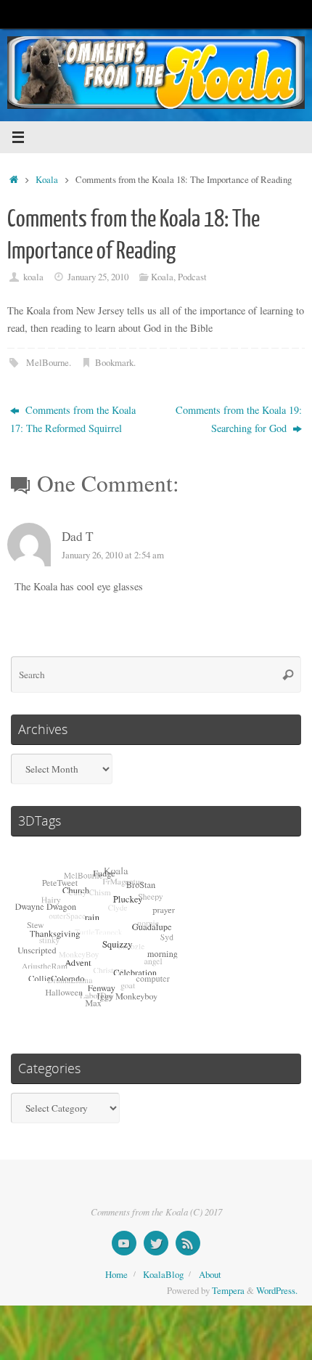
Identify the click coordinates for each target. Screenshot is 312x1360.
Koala (47, 179)
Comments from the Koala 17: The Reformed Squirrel (73, 418)
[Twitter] (156, 1243)
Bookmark (114, 362)
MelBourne (47, 362)
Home (116, 1274)
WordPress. (276, 1290)
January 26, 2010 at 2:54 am (113, 554)
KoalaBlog (163, 1274)
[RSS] (188, 1243)
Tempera (228, 1290)
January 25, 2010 (97, 276)
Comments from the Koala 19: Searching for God (239, 418)
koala (33, 276)
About (210, 1274)
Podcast (192, 276)
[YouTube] (124, 1243)
